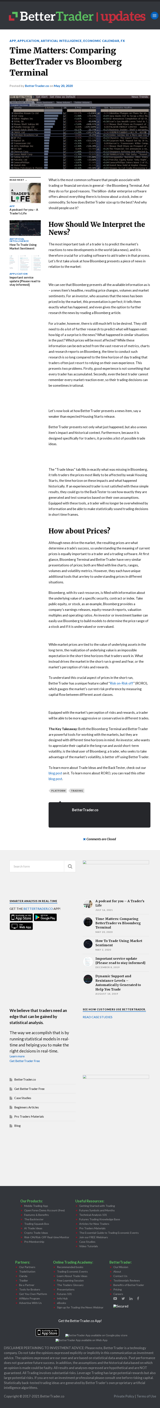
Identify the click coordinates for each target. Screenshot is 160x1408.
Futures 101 (64, 1294)
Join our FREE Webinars (93, 1237)
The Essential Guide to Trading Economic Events (109, 1232)
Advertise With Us (30, 1303)
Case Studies (22, 1098)
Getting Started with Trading (97, 1205)
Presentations (66, 1289)
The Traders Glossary (70, 1285)
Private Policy (124, 1396)
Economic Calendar (101, 40)
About (117, 1271)
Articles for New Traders (94, 1223)
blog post (55, 773)
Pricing (117, 1289)
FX (123, 40)
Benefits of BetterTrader (128, 1285)
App (13, 40)
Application (28, 40)
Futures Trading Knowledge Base (99, 1219)
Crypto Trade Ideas (36, 1232)
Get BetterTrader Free (25, 1061)
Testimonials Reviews (126, 1280)
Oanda (23, 1276)
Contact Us (120, 1276)
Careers (118, 1294)
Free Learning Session (70, 1280)
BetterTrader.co (37, 86)
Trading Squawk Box (36, 1223)
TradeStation (27, 1271)
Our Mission (120, 1267)
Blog (17, 1125)
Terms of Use (146, 1396)
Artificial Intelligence (61, 40)
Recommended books (70, 1267)
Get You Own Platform (33, 1294)
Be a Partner (26, 1285)
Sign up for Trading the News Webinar (80, 1307)
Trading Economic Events (72, 1271)
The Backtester (34, 1219)
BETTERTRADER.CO (38, 908)
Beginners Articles (26, 1107)
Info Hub (62, 1298)
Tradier (23, 1280)
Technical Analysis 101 (93, 1214)
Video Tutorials (88, 1246)
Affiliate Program (29, 1298)
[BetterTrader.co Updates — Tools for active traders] (80, 15)
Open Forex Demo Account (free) (44, 1210)
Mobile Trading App (36, 1205)
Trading (77, 790)
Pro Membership (34, 1241)
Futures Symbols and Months (97, 1210)
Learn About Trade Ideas (72, 1276)
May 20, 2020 (63, 86)
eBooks (61, 1303)
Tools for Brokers (29, 1289)
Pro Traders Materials (29, 1116)
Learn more (17, 1056)
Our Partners (27, 1267)
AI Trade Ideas (33, 1228)
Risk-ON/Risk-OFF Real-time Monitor (46, 1237)
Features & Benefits (36, 1214)
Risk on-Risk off (121, 683)
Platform (58, 790)
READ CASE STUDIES (97, 1017)
